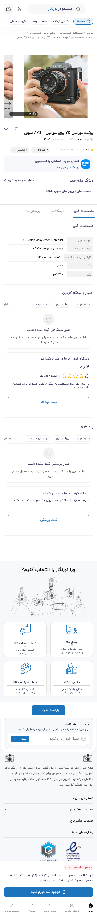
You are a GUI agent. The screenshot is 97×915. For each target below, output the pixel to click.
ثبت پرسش (48, 520)
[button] (16, 127)
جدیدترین (42, 304)
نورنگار (89, 33)
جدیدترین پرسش (37, 438)
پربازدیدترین (62, 304)
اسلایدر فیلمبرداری (82, 38)
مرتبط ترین (83, 304)
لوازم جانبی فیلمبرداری (42, 33)
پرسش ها (33, 211)
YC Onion (76, 139)
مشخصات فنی (84, 211)
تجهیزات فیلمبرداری (71, 33)
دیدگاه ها (57, 211)
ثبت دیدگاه (48, 402)
